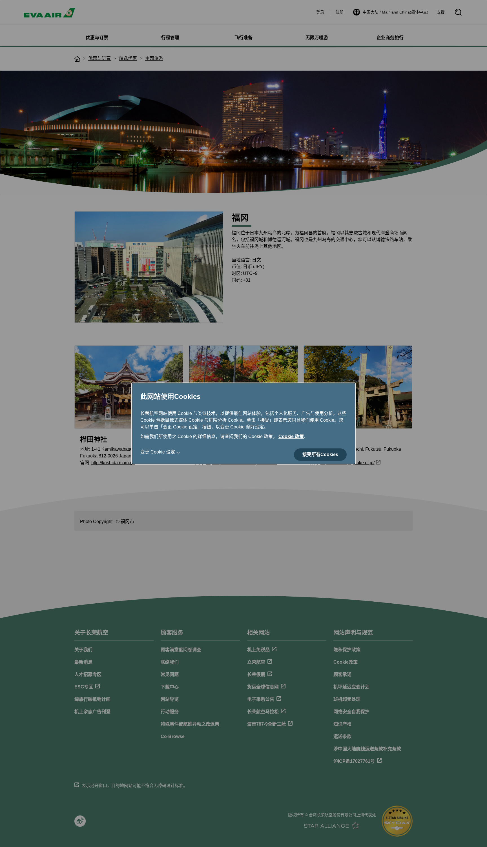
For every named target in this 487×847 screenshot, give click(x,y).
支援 (441, 12)
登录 (320, 12)
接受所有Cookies (320, 454)
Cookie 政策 (291, 436)
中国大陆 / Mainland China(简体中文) (395, 12)
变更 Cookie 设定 (157, 452)
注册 (340, 12)
